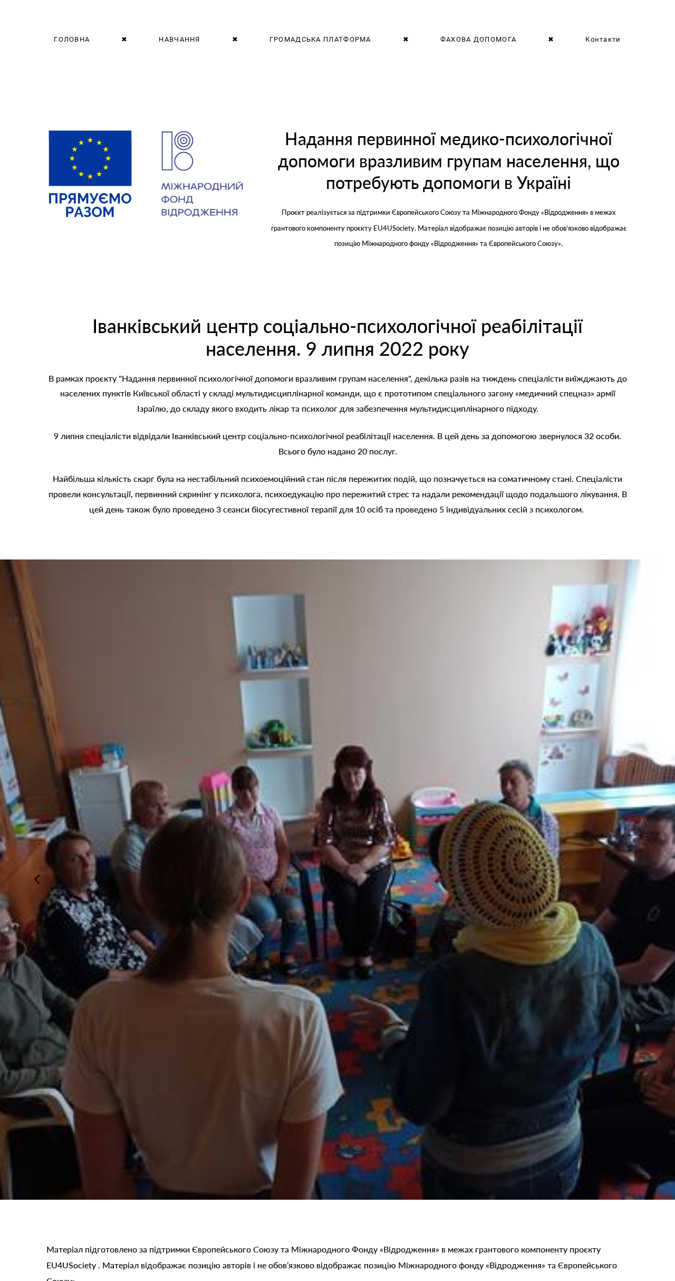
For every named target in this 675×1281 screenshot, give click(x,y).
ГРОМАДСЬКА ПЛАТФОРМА (320, 39)
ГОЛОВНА (72, 39)
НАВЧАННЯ (179, 39)
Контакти (603, 39)
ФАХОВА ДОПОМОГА (478, 39)
